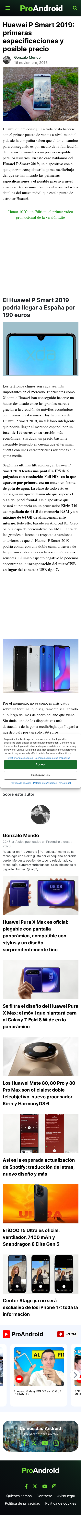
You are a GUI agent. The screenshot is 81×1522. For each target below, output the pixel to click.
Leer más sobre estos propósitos (52, 757)
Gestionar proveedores (20, 757)
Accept (40, 764)
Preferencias (40, 775)
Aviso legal (65, 782)
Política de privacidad (45, 782)
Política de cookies (20, 782)
